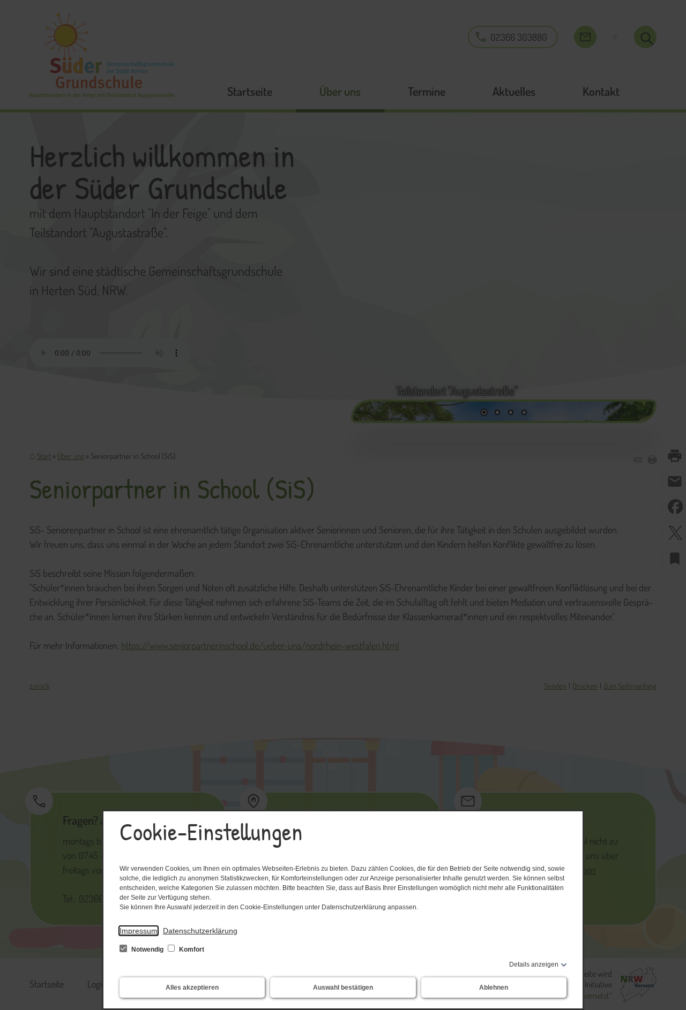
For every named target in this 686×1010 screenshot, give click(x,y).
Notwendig (147, 949)
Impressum (139, 930)
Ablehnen (493, 987)
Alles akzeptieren (192, 987)
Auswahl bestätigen (343, 987)
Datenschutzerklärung (200, 930)
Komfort (190, 949)
